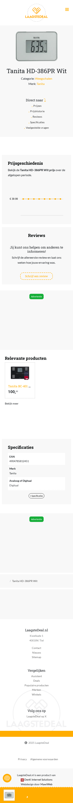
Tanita (41, 83)
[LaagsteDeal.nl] (36, 12)
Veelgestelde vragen (37, 127)
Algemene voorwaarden (44, 759)
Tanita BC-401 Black (22, 386)
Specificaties (37, 122)
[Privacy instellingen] (7, 778)
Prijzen (37, 105)
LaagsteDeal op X (36, 716)
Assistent (36, 676)
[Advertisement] (36, 321)
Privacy (22, 759)
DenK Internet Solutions (38, 779)
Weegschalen (43, 78)
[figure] (36, 199)
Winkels (36, 694)
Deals (36, 680)
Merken (36, 689)
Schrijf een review (36, 276)
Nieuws (36, 652)
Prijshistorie (37, 111)
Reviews (37, 116)
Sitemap (36, 657)
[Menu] (67, 10)
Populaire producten (37, 685)
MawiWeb (46, 784)
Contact (36, 647)
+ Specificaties (36, 496)
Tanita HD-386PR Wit (24, 581)
